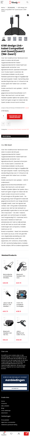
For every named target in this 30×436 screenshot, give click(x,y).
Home (3, 7)
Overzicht (4, 403)
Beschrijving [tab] (6, 136)
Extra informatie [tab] (7, 139)
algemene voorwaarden (8, 422)
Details (26, 108)
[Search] (27, 2)
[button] (28, 15)
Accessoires (11, 7)
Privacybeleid (5, 420)
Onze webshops (5, 410)
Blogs (2, 408)
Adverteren (4, 413)
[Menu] (2, 2)
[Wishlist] (11, 434)
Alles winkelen (5, 406)
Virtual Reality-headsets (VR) (21, 129)
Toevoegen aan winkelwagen (15, 116)
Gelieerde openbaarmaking (9, 424)
